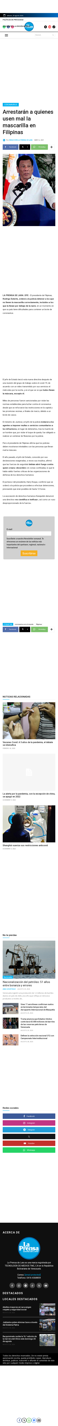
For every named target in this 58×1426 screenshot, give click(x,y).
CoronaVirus (10, 105)
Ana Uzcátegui (9, 989)
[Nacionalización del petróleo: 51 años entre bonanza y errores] (29, 960)
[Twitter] (39, 1285)
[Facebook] (12, 1285)
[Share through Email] (38, 1420)
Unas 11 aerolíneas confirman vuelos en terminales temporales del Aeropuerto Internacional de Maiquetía (38, 1007)
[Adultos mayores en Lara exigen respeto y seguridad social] (47, 1309)
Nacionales (8, 977)
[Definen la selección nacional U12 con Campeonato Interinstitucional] (10, 1039)
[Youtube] (46, 1285)
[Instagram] (19, 1285)
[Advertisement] (29, 70)
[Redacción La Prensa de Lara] (4, 140)
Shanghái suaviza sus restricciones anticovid (25, 845)
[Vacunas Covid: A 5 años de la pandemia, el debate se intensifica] (29, 720)
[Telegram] (25, 1285)
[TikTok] (32, 1285)
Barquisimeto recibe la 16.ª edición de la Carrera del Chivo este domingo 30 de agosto (20, 1338)
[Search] (53, 35)
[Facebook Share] (19, 1420)
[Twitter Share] (24, 1420)
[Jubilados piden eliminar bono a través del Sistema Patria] (47, 1325)
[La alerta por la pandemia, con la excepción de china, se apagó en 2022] (29, 772)
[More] (51, 147)
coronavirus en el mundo (24, 624)
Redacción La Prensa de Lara (21, 140)
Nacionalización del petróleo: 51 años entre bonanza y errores (26, 983)
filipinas (39, 624)
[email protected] (33, 1275)
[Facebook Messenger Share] (33, 1420)
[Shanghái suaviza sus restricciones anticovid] (29, 823)
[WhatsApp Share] (29, 1420)
